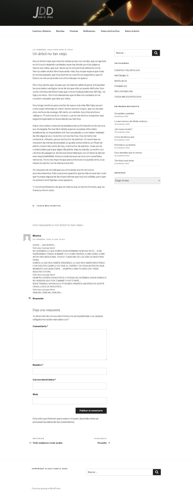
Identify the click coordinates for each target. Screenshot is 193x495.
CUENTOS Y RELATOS (124, 70)
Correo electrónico (44, 379)
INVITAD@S (120, 75)
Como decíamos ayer (124, 137)
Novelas (60, 31)
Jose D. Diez (66, 50)
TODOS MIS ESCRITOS (49, 206)
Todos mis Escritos (110, 31)
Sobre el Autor (132, 31)
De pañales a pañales (124, 113)
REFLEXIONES (121, 91)
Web (35, 394)
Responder (38, 298)
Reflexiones (89, 31)
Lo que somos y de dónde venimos (130, 121)
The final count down (124, 160)
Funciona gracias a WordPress (46, 488)
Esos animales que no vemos (128, 152)
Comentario (40, 326)
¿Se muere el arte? (123, 129)
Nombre (38, 365)
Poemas (74, 31)
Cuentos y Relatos (41, 31)
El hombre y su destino (125, 145)
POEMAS (118, 86)
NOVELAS (119, 81)
